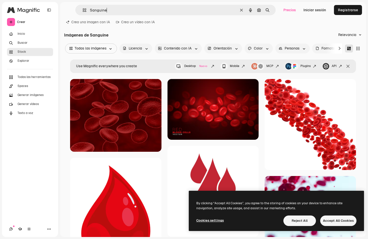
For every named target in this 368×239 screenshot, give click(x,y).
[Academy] (20, 229)
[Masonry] (349, 48)
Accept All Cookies (338, 220)
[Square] (358, 48)
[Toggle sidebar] (49, 10)
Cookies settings (210, 220)
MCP (269, 66)
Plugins (305, 66)
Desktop (195, 66)
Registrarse (348, 10)
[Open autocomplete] (82, 10)
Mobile (234, 66)
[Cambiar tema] (29, 229)
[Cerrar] (348, 66)
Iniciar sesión (314, 10)
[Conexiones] (11, 229)
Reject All (300, 220)
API (334, 66)
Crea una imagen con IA (90, 22)
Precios (289, 10)
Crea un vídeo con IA (138, 22)
